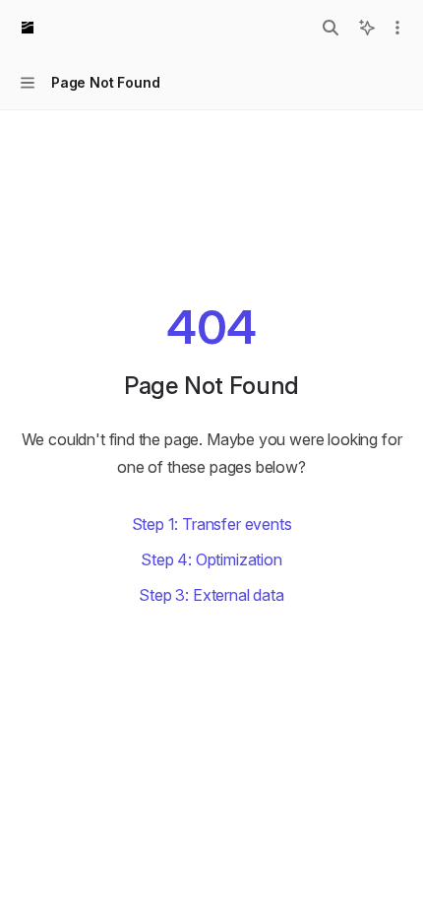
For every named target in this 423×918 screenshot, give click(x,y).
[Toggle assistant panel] (367, 27)
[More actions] (397, 27)
